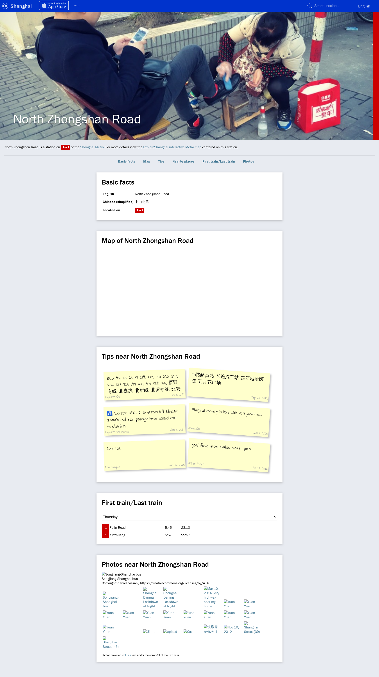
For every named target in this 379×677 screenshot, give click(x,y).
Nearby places (183, 161)
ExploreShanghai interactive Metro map (172, 147)
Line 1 (65, 147)
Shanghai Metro (92, 147)
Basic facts (126, 161)
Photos (248, 161)
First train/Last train (218, 161)
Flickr (128, 655)
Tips (161, 161)
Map (146, 161)
